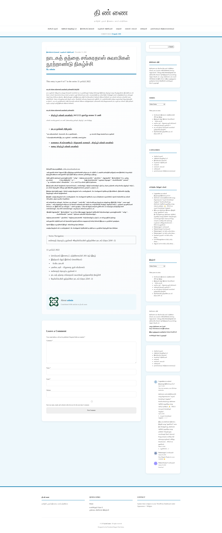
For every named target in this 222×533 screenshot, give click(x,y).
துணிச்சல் (162, 225)
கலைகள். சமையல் (131, 29)
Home (91, 504)
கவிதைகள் (143, 29)
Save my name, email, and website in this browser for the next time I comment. (67, 405)
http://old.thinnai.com (155, 328)
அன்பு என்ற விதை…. (170, 231)
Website (48, 390)
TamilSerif (174, 332)
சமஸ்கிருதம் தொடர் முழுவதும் (157, 335)
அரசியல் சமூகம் (53, 29)
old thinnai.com (153, 79)
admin (52, 69)
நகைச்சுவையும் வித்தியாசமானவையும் (162, 29)
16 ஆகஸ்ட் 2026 (116, 34)
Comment (49, 340)
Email (48, 379)
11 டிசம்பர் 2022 (84, 81)
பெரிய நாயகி (57, 263)
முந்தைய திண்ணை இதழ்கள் (99, 510)
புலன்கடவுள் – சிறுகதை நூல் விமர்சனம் (68, 267)
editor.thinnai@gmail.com (169, 72)
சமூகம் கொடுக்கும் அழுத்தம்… (163, 208)
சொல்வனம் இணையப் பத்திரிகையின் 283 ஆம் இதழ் (73, 256)
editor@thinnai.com (166, 70)
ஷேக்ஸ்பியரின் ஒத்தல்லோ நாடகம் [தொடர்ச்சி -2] (95, 240)
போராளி (166, 227)
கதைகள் (119, 29)
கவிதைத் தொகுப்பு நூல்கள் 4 (61, 240)
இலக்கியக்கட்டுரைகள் (87, 29)
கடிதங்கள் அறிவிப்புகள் (105, 29)
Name (48, 368)
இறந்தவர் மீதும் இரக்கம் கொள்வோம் (66, 259)
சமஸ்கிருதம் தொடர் (96, 507)
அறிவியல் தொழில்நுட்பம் (69, 29)
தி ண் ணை (111, 12)
